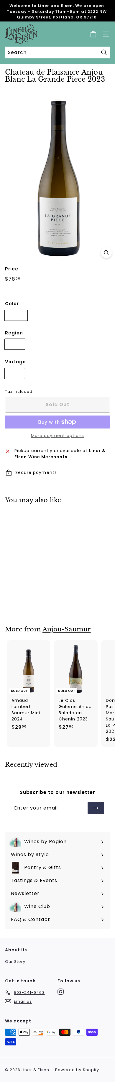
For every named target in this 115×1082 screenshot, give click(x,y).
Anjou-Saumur (66, 629)
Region (14, 333)
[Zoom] (106, 252)
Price (11, 269)
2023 (14, 373)
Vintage (15, 362)
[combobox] (57, 52)
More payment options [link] (57, 436)
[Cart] (93, 34)
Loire (14, 344)
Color (12, 304)
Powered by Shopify (77, 1070)
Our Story (15, 961)
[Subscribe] (96, 808)
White (16, 315)
